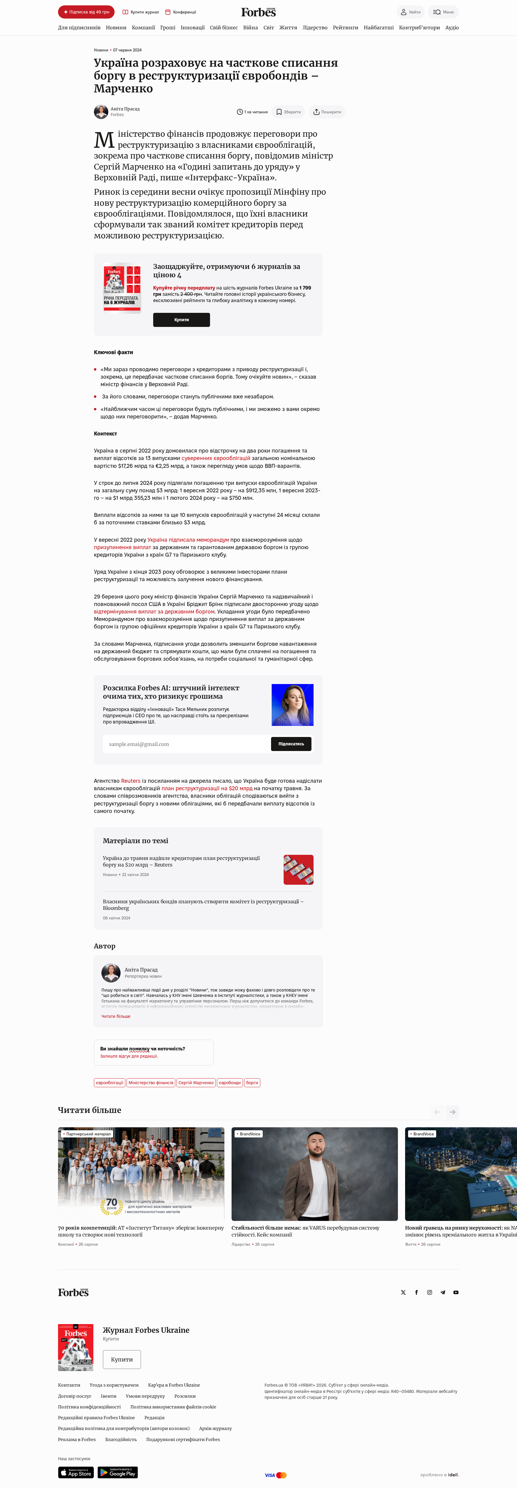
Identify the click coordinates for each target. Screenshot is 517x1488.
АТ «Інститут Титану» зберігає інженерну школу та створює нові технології (141, 1231)
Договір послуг (74, 1396)
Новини (116, 28)
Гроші (167, 28)
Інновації (193, 28)
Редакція (155, 1417)
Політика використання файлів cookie (173, 1407)
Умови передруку (145, 1396)
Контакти (69, 1385)
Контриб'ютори (419, 28)
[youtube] (456, 1292)
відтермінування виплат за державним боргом (154, 611)
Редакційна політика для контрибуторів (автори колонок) (124, 1428)
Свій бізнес (224, 28)
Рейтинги (345, 28)
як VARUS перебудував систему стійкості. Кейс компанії (305, 1231)
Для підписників (79, 28)
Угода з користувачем (114, 1385)
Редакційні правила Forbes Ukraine (96, 1417)
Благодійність (121, 1439)
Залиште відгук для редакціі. (129, 1056)
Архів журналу (215, 1428)
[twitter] (403, 1292)
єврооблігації (109, 1082)
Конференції (184, 12)
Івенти (108, 1396)
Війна (250, 28)
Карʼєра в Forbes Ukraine (174, 1385)
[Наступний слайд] (452, 1112)
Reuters (131, 781)
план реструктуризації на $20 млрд (207, 788)
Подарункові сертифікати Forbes (183, 1439)
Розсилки (185, 1396)
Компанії (143, 28)
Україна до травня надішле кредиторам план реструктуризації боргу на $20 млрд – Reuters (181, 861)
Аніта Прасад (125, 109)
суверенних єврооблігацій (216, 458)
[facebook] (416, 1292)
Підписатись (291, 743)
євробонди (230, 1082)
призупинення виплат (122, 547)
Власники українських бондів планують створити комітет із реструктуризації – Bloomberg (203, 904)
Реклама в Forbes (77, 1439)
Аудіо (452, 28)
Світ (269, 28)
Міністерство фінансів (151, 1082)
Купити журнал (145, 12)
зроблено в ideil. (439, 1475)
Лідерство (315, 28)
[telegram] (442, 1292)
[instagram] (429, 1292)
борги (252, 1082)
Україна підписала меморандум (188, 540)
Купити (181, 319)
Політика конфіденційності (89, 1407)
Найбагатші (379, 28)
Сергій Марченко (196, 1082)
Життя (288, 28)
